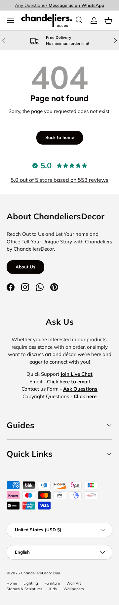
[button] (108, 20)
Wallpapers (73, 589)
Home (12, 583)
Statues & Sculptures (25, 589)
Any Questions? (59, 5)
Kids (53, 589)
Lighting (30, 583)
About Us (25, 266)
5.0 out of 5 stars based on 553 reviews (59, 180)
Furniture (52, 583)
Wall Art (73, 583)
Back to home (59, 137)
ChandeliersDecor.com (40, 573)
